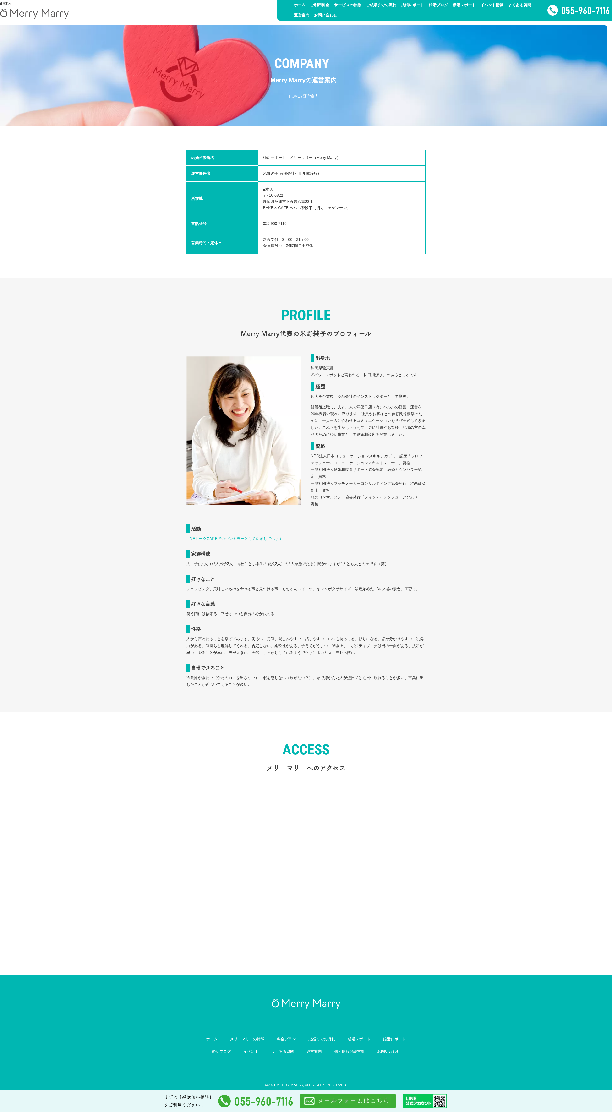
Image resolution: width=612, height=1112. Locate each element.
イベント (251, 1051)
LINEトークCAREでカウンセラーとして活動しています (234, 539)
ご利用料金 (319, 5)
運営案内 (301, 15)
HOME (294, 96)
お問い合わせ (325, 15)
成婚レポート (412, 5)
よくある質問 (519, 5)
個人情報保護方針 (349, 1051)
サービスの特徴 (347, 5)
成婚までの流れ (321, 1039)
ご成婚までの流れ (381, 5)
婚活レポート (464, 5)
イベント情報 (492, 5)
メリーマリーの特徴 (247, 1039)
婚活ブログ (438, 5)
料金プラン (286, 1039)
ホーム (300, 5)
